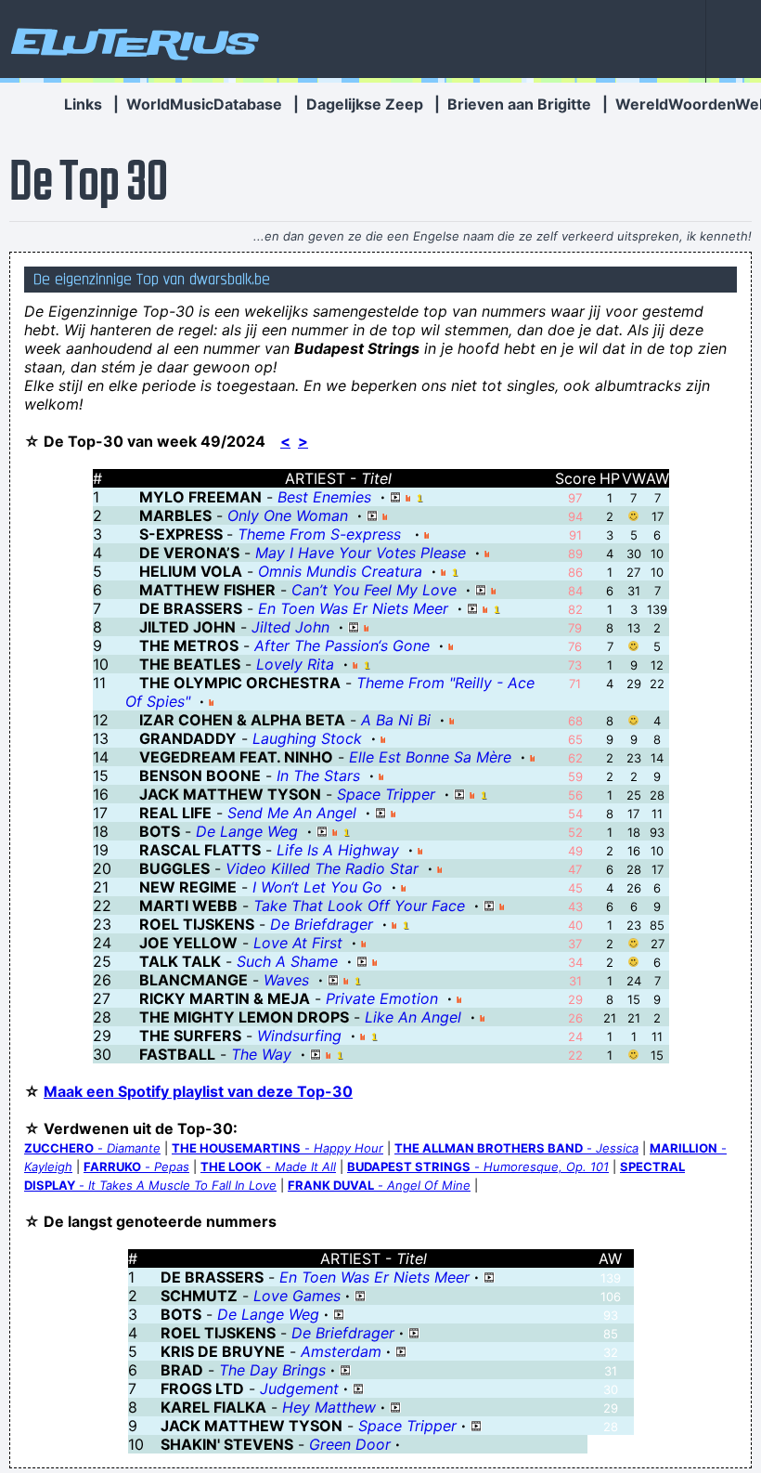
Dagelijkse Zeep (364, 104)
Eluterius (131, 42)
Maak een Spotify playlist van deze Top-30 (198, 1091)
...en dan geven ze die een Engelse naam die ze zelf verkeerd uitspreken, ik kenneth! (502, 235)
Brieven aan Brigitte (519, 104)
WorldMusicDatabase (204, 104)
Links (83, 104)
